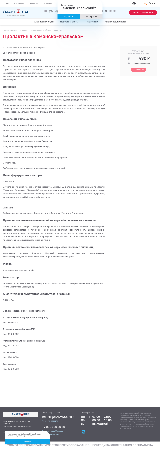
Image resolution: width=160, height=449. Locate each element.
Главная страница (10, 30)
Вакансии (34, 3)
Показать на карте (50, 421)
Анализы (23, 30)
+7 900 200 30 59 (53, 427)
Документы (19, 3)
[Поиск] (145, 21)
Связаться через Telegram (52, 434)
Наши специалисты (115, 21)
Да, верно (69, 16)
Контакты (48, 3)
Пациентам (92, 21)
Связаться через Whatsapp (52, 431)
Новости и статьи (69, 21)
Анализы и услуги (44, 21)
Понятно (27, 442)
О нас (6, 3)
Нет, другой (91, 16)
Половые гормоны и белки (40, 30)
